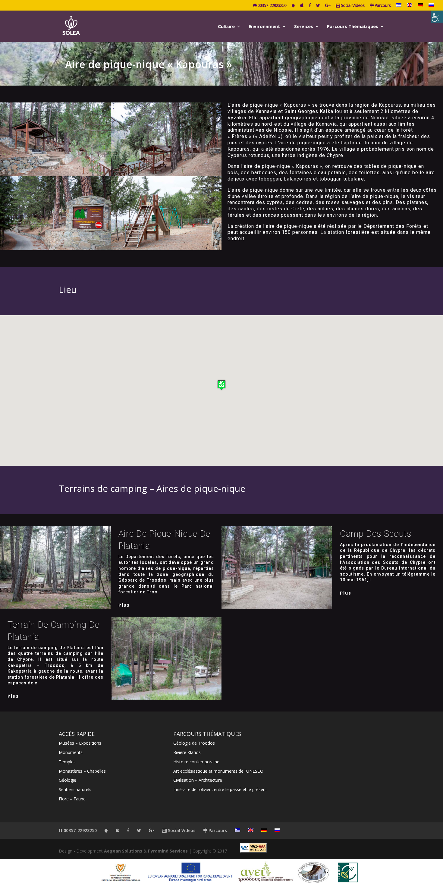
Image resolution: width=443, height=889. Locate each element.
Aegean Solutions (123, 851)
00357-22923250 (271, 5)
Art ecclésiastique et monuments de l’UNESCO (218, 771)
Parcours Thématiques (352, 26)
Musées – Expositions (80, 743)
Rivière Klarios (187, 752)
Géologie (67, 780)
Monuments (71, 752)
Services (303, 26)
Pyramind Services (168, 851)
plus (124, 605)
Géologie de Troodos (194, 743)
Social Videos (352, 5)
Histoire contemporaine (196, 762)
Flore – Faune (72, 799)
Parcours (382, 5)
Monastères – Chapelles (82, 771)
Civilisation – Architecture (197, 780)
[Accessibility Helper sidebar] (437, 17)
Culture (226, 26)
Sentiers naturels (75, 789)
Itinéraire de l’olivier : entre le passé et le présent (220, 789)
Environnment (264, 26)
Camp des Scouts (376, 534)
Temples (67, 762)
